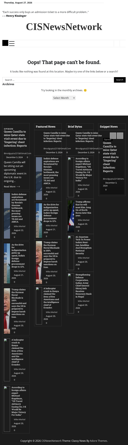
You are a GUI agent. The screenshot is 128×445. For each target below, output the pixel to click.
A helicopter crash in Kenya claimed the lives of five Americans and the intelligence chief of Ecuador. (18, 352)
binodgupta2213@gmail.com (17, 153)
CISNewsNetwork (64, 26)
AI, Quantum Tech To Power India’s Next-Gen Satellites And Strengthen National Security (84, 245)
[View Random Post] (117, 44)
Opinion (8, 129)
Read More (9, 186)
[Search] (123, 44)
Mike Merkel (19, 226)
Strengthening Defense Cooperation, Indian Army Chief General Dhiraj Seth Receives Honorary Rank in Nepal (84, 285)
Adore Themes (98, 441)
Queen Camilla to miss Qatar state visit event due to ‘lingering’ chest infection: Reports (15, 138)
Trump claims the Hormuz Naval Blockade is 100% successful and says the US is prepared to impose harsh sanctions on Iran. (19, 303)
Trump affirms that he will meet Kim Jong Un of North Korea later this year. (83, 208)
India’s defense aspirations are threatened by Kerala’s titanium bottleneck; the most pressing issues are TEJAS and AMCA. (19, 208)
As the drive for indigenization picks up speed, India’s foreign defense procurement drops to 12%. (19, 255)
